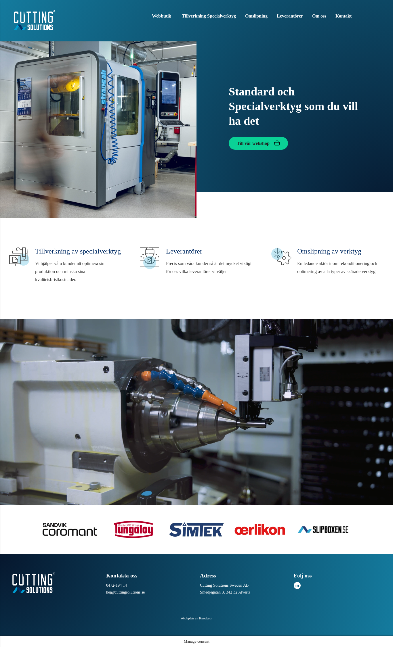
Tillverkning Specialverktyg (209, 16)
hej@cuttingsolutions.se (125, 592)
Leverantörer (290, 16)
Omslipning (256, 16)
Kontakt (343, 16)
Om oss (319, 16)
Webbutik (161, 16)
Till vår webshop (254, 143)
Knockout (205, 618)
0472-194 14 (116, 585)
